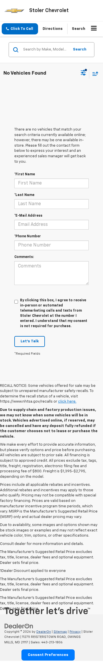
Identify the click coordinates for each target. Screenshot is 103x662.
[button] (20, 28)
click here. (67, 401)
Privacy (75, 631)
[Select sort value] (93, 74)
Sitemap (60, 631)
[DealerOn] (18, 626)
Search (79, 49)
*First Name (24, 174)
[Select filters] (83, 73)
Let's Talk (30, 341)
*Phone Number (27, 236)
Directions (53, 29)
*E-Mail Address (28, 216)
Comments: (24, 257)
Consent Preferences (48, 655)
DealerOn (43, 631)
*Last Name (24, 195)
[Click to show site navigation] (94, 29)
